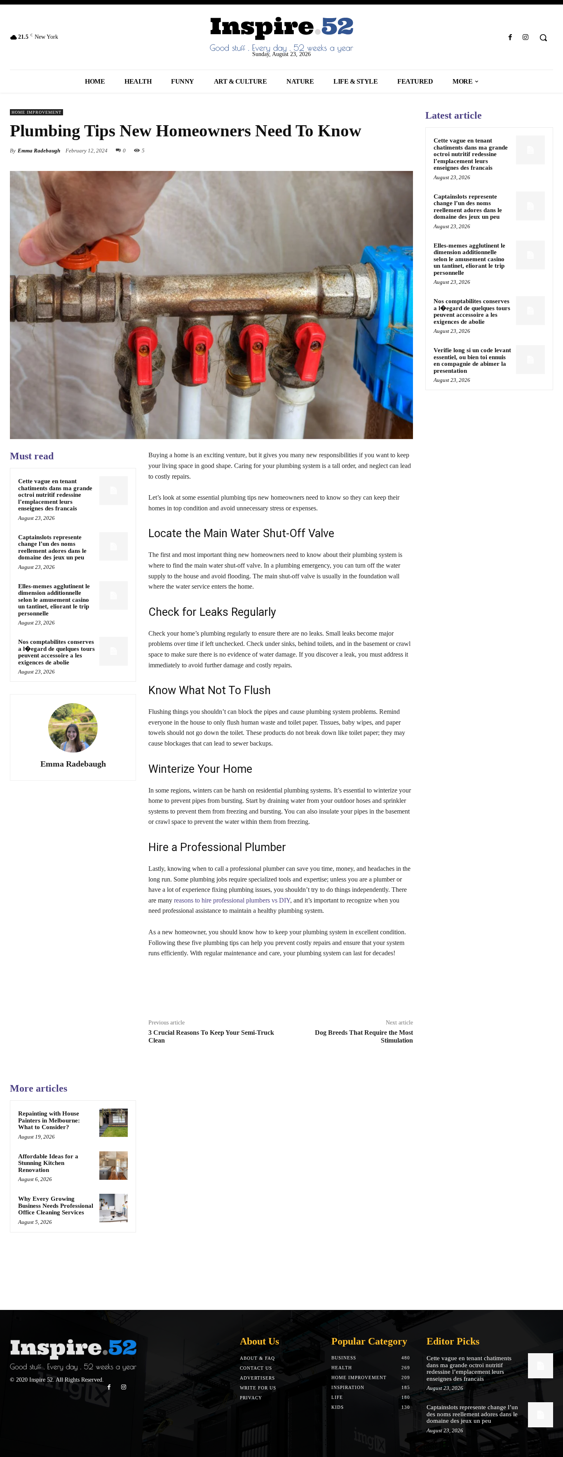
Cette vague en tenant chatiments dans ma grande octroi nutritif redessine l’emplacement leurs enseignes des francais (55, 495)
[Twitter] (367, 150)
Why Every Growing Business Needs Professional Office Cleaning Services (55, 1205)
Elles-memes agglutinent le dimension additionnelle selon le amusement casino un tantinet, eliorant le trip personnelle (54, 600)
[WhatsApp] (404, 150)
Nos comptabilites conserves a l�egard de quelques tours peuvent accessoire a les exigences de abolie (56, 652)
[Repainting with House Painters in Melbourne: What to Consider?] (113, 1123)
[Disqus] (280, 1185)
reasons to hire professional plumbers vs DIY (232, 900)
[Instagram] (525, 37)
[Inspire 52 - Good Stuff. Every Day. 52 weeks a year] (73, 1355)
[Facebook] (510, 37)
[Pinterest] (386, 150)
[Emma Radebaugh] (73, 728)
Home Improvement (36, 112)
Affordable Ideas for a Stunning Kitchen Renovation (48, 1163)
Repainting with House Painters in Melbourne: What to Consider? (49, 1120)
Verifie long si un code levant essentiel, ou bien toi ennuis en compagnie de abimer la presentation (472, 360)
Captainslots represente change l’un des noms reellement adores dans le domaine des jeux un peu (52, 547)
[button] (543, 37)
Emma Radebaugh (39, 150)
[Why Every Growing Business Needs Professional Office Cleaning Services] (113, 1208)
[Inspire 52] (281, 35)
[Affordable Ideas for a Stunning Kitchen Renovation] (113, 1165)
